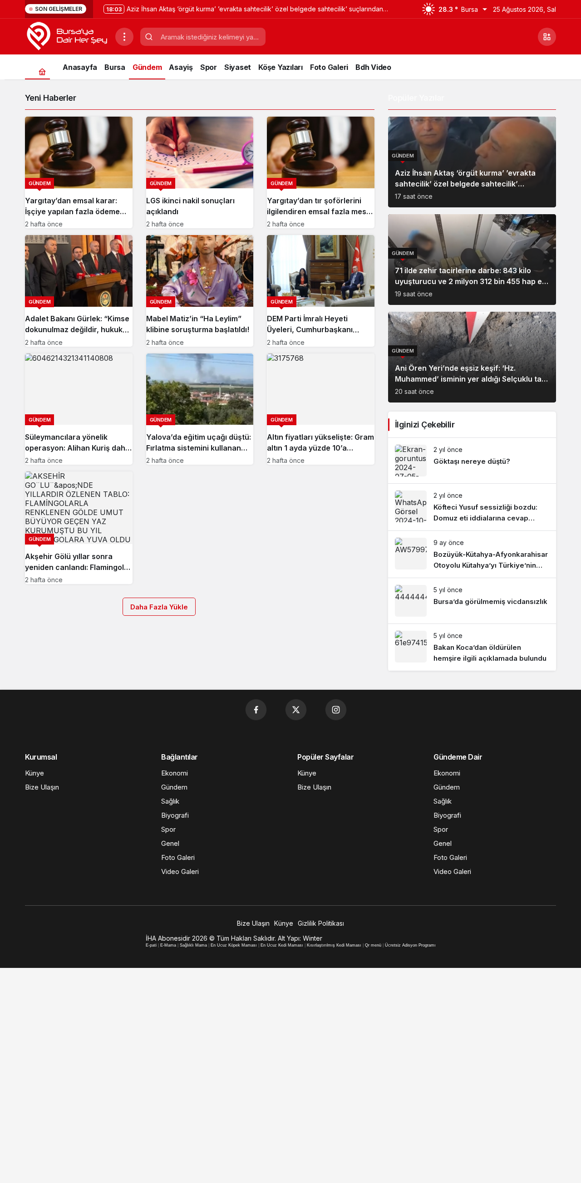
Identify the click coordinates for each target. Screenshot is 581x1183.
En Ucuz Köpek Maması (234, 945)
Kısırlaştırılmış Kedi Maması (334, 945)
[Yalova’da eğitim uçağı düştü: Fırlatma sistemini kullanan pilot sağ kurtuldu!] (200, 409)
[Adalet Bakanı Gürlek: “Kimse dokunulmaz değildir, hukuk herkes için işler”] (79, 291)
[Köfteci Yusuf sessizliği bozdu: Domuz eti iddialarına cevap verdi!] (472, 507)
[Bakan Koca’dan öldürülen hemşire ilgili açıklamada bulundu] (472, 647)
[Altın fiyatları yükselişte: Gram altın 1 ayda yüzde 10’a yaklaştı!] (320, 409)
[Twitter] (296, 710)
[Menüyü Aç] (124, 37)
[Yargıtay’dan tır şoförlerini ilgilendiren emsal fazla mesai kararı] (320, 172)
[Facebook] (256, 710)
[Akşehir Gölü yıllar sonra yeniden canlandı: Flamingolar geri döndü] (79, 527)
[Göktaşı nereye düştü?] (472, 460)
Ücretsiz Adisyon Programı (410, 945)
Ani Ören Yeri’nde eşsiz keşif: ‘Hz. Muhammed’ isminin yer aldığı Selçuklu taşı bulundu (471, 378)
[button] (547, 37)
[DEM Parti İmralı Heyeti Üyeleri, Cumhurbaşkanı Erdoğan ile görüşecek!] (320, 291)
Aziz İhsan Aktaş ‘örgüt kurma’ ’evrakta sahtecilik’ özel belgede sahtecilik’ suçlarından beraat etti (465, 183)
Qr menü (373, 945)
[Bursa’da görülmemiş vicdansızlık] (472, 600)
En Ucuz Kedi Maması (282, 945)
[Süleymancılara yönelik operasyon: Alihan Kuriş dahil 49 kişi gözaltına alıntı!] (79, 409)
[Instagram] (336, 710)
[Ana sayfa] (42, 71)
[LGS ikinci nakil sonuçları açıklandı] (200, 172)
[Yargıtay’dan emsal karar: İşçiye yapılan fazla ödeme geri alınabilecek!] (79, 172)
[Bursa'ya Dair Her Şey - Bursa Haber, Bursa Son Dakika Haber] (66, 35)
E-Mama (168, 945)
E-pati (151, 945)
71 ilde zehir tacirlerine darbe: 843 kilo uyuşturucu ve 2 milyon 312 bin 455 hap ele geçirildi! (471, 281)
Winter (312, 938)
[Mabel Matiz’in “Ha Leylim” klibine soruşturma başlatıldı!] (200, 291)
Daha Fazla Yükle (159, 607)
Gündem (403, 155)
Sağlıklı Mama (193, 945)
